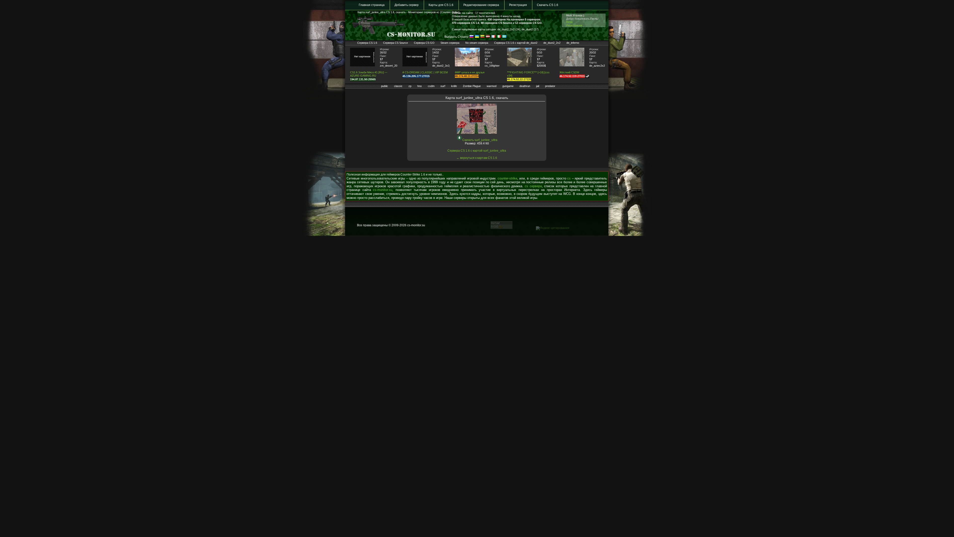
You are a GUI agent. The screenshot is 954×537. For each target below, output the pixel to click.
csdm (431, 86)
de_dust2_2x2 (551, 42)
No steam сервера (476, 42)
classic (398, 86)
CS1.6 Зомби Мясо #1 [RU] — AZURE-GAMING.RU (368, 74)
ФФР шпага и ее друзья (469, 72)
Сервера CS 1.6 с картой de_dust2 (515, 42)
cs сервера (533, 186)
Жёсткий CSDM (569, 72)
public (384, 86)
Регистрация (518, 5)
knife (454, 86)
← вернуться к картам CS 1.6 (476, 158)
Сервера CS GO (424, 42)
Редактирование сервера (481, 5)
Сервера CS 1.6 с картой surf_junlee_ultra (476, 150)
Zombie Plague (472, 86)
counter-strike (507, 178)
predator (550, 86)
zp (409, 86)
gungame (508, 86)
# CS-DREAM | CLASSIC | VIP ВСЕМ (425, 72)
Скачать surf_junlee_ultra (479, 140)
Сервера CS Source (395, 42)
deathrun (524, 86)
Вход (569, 21)
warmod (491, 86)
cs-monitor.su (382, 190)
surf (442, 86)
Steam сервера (449, 42)
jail (537, 86)
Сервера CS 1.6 (367, 42)
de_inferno (572, 42)
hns (419, 86)
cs (569, 178)
